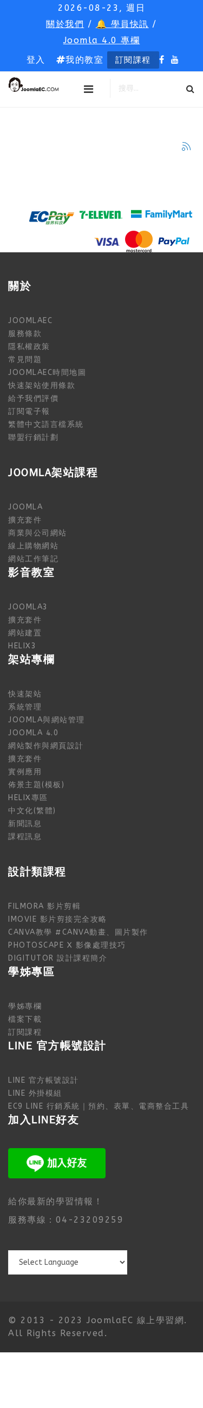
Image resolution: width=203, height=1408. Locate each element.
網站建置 (25, 633)
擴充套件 (25, 520)
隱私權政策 (29, 346)
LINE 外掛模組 (35, 1093)
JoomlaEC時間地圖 (47, 372)
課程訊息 (25, 836)
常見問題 (25, 359)
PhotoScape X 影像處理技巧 (67, 945)
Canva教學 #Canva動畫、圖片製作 (78, 932)
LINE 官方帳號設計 (43, 1080)
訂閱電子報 (29, 411)
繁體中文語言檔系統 (46, 424)
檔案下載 (25, 1019)
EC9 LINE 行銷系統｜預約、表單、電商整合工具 (98, 1106)
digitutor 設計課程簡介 (57, 958)
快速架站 (25, 694)
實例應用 (25, 771)
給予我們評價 (33, 398)
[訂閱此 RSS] (186, 146)
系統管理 (25, 707)
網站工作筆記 (33, 559)
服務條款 (25, 333)
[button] (36, 60)
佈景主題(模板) (36, 784)
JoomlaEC (30, 320)
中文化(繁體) (32, 810)
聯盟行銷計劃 (33, 437)
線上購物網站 (33, 546)
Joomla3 (28, 607)
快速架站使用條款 (41, 385)
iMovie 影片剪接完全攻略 (57, 919)
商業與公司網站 (37, 533)
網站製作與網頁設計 (46, 745)
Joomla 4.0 (33, 732)
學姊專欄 (25, 1006)
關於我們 (65, 24)
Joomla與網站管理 (46, 720)
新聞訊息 (25, 823)
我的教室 (84, 60)
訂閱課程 (133, 60)
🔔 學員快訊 (122, 24)
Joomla (25, 507)
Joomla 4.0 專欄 (101, 40)
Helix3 (22, 646)
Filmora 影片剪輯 (44, 906)
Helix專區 (28, 797)
